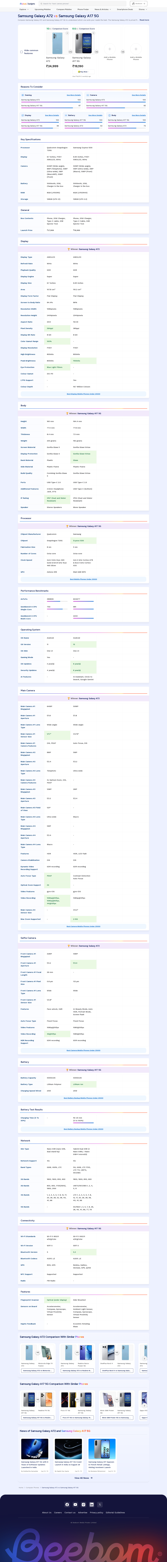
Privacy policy (96, 1512)
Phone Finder (83, 9)
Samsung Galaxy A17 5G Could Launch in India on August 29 (68, 1463)
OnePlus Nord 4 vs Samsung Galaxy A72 (117, 1370)
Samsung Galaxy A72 (55, 59)
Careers (58, 1512)
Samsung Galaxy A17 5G (81, 59)
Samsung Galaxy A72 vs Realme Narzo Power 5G (78, 1370)
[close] (67, 33)
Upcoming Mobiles (43, 9)
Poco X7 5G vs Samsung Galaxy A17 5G (78, 1418)
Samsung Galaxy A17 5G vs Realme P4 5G (38, 1418)
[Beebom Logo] (27, 3)
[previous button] (22, 1358)
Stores (142, 9)
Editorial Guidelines (115, 1512)
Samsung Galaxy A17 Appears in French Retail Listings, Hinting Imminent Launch (101, 1464)
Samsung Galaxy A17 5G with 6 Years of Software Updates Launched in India (34, 1464)
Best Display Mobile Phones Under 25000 (83, 394)
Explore (23, 9)
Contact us (69, 1512)
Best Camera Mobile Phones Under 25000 (83, 926)
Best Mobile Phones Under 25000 (83, 579)
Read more (144, 20)
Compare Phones (32, 1487)
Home (21, 1487)
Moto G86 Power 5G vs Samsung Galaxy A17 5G (117, 1418)
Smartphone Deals (125, 9)
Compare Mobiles (64, 9)
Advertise (82, 1512)
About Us (46, 1512)
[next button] (144, 1358)
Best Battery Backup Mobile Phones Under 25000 (83, 1098)
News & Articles (101, 9)
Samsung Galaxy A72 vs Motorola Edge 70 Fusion (38, 1370)
